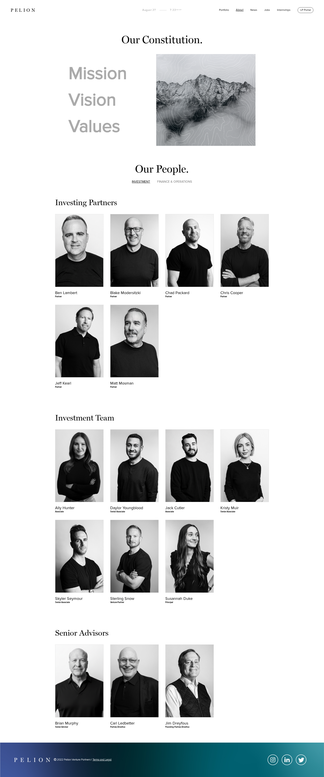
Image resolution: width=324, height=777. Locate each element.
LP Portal (305, 10)
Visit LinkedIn (79, 271)
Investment (141, 182)
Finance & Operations (174, 182)
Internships (283, 10)
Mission (98, 73)
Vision (92, 100)
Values (94, 126)
